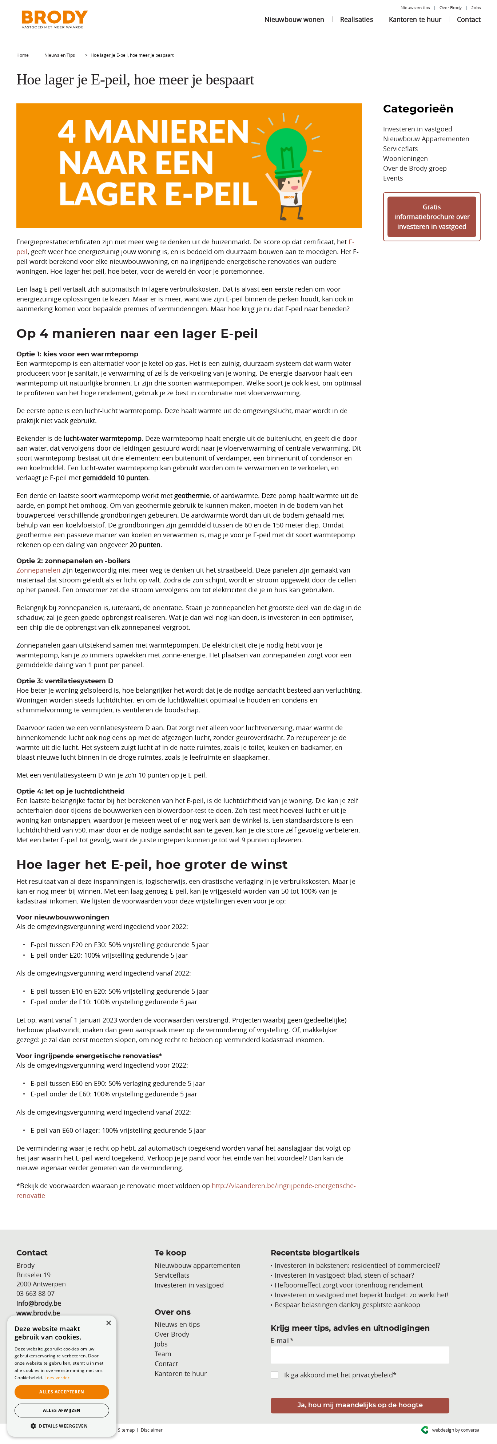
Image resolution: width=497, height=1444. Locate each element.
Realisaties (356, 19)
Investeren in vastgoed (417, 128)
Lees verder (56, 1377)
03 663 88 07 (35, 1293)
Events (393, 178)
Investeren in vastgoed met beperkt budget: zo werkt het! (362, 1294)
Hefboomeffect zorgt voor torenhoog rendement (349, 1285)
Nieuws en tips (415, 8)
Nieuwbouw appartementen (197, 1265)
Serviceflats (400, 148)
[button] (62, 1425)
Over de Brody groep (415, 168)
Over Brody (451, 8)
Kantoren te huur (415, 19)
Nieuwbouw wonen (295, 19)
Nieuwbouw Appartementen (426, 138)
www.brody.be (38, 1313)
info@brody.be (38, 1303)
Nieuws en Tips (59, 55)
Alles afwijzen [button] (62, 1410)
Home (22, 55)
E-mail (282, 1340)
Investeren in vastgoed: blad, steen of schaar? (344, 1275)
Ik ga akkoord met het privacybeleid (340, 1374)
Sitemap (126, 1430)
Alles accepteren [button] (61, 1392)
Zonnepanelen (38, 570)
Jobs (476, 8)
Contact (469, 19)
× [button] (108, 1323)
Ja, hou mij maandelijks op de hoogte (360, 1405)
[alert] (61, 1376)
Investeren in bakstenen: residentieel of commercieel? (357, 1265)
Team (163, 1353)
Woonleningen (405, 158)
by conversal (456, 1430)
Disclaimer (152, 1430)
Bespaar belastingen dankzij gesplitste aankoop (347, 1304)
